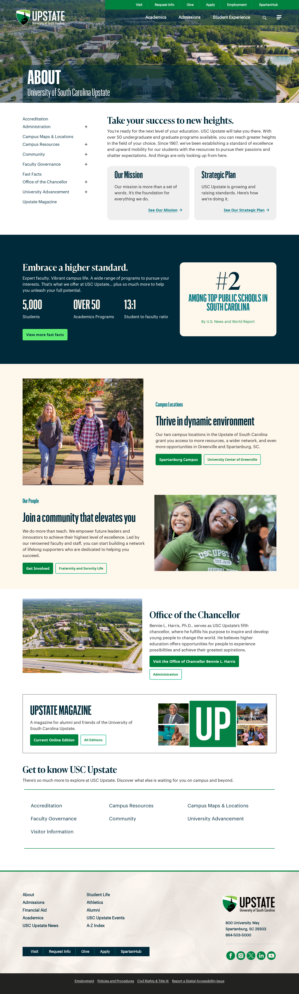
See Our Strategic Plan (244, 210)
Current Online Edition (54, 740)
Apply (210, 4)
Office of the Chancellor (45, 182)
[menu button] (278, 17)
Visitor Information (52, 832)
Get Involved (37, 568)
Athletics (95, 903)
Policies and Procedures (115, 981)
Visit (139, 4)
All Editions (93, 740)
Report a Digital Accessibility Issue (198, 981)
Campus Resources (41, 145)
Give (190, 4)
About (28, 895)
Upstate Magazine (40, 202)
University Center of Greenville (232, 459)
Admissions (190, 17)
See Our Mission (163, 210)
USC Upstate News (40, 926)
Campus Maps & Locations (48, 137)
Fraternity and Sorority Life (81, 568)
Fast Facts (32, 174)
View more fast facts (45, 334)
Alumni (93, 910)
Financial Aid (35, 910)
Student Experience (231, 17)
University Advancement (46, 192)
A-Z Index (96, 926)
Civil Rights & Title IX (153, 981)
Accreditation (35, 119)
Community (34, 155)
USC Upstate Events (106, 918)
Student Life (98, 895)
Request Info (164, 4)
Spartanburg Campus (178, 459)
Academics (155, 17)
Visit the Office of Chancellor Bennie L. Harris (194, 661)
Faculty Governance (42, 164)
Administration (37, 127)
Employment (237, 4)
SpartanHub (268, 4)
